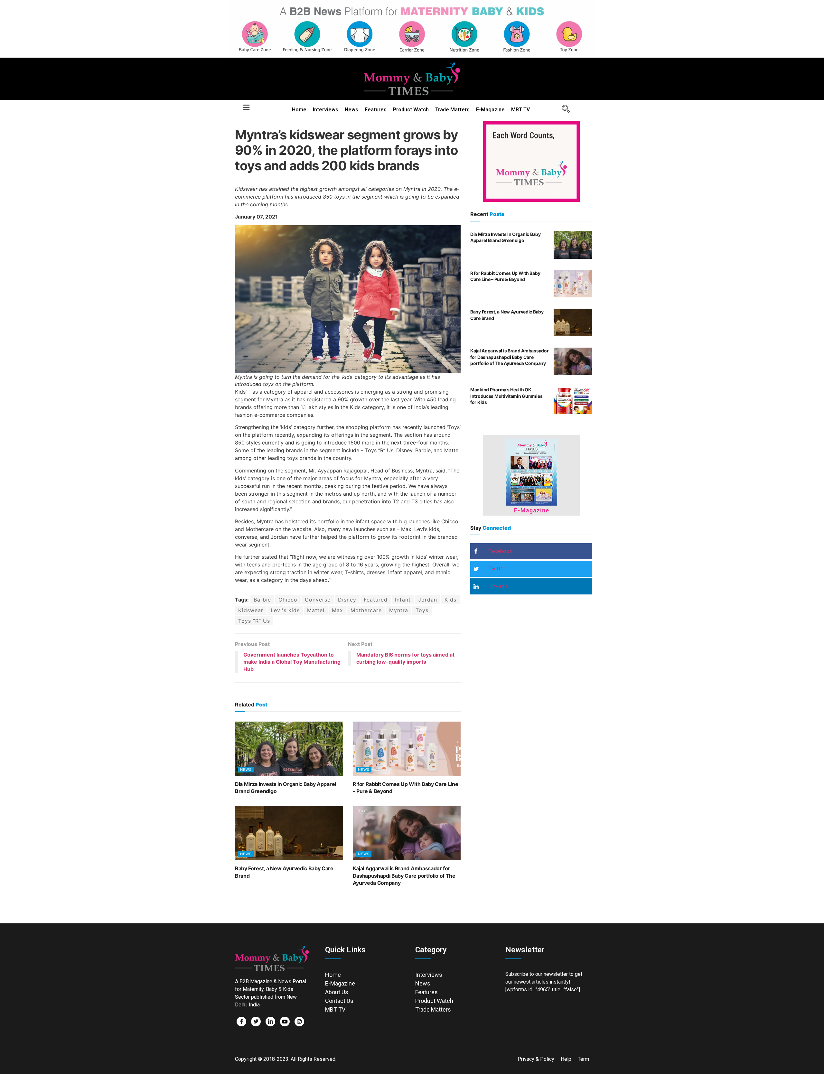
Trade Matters (452, 110)
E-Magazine (490, 110)
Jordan (427, 599)
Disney (347, 599)
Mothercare (366, 610)
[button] (246, 108)
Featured (376, 599)
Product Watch (411, 110)
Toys (422, 610)
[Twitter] (256, 1021)
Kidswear (250, 610)
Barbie (262, 599)
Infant (403, 599)
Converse (318, 599)
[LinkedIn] (270, 1021)
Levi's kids (285, 610)
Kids (450, 599)
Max (337, 610)
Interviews (325, 110)
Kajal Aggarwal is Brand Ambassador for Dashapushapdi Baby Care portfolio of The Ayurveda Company (404, 875)
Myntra (398, 610)
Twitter (496, 568)
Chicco (287, 599)
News (351, 110)
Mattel (315, 610)
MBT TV (520, 110)
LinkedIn (498, 586)
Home (299, 110)
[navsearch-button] (563, 109)
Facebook (499, 551)
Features (376, 110)
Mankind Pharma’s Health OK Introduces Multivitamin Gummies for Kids (506, 396)
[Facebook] (241, 1021)
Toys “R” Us (254, 621)
